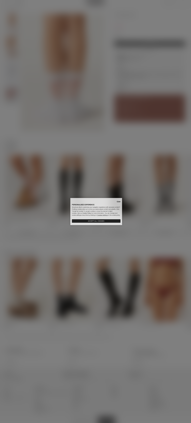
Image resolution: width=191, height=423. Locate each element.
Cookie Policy (86, 213)
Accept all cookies (96, 221)
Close (118, 201)
